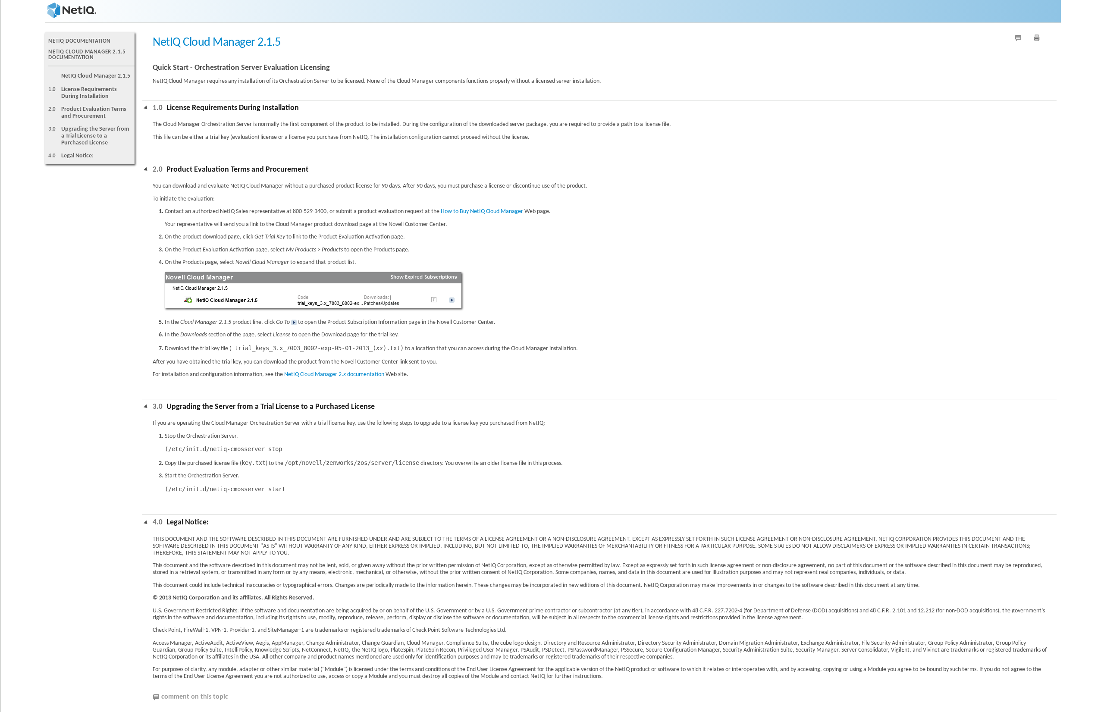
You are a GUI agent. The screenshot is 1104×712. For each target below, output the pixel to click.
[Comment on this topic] (1018, 37)
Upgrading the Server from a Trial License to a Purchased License (95, 135)
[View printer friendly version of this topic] (1036, 37)
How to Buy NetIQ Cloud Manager (482, 211)
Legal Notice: (77, 156)
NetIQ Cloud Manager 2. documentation (334, 374)
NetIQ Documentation (79, 41)
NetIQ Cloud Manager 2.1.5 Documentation (86, 54)
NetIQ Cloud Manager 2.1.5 (95, 76)
